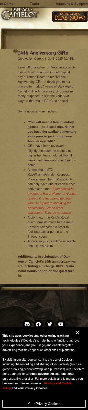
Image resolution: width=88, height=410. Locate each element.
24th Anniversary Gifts (43, 52)
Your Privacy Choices (44, 404)
